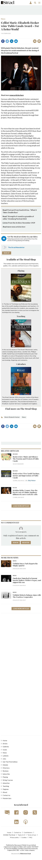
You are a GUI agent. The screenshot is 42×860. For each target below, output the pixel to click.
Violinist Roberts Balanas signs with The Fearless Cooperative (27, 596)
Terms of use (31, 835)
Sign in (14, 37)
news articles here (17, 95)
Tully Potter (32, 480)
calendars (15, 266)
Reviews (5, 771)
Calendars (21, 364)
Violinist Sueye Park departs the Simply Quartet (25, 565)
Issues (5, 750)
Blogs (15, 487)
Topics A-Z (21, 835)
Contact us (6, 795)
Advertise (6, 783)
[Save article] (39, 41)
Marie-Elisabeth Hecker (12, 417)
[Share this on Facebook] (3, 41)
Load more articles (21, 506)
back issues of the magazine (29, 266)
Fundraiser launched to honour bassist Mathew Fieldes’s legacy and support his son (27, 580)
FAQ (30, 837)
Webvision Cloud (25, 853)
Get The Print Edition (10, 762)
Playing (21, 270)
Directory (6, 768)
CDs (9, 266)
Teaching (21, 316)
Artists (5, 743)
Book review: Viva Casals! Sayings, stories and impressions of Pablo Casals (26, 475)
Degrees (6, 789)
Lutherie (5, 756)
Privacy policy (14, 837)
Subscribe (6, 774)
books (36, 263)
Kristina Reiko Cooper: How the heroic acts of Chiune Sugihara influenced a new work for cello (25, 492)
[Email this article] (16, 41)
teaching (31, 263)
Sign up (6, 253)
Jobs (4, 759)
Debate (5, 765)
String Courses (8, 780)
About (5, 792)
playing (23, 263)
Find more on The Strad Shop (21, 408)
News (3, 19)
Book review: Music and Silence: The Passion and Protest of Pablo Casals (26, 459)
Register (25, 542)
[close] (40, 37)
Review (15, 454)
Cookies (24, 837)
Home (5, 740)
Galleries (6, 747)
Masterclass (7, 798)
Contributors (28, 832)
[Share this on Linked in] (11, 41)
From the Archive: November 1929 (21, 223)
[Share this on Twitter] (7, 41)
